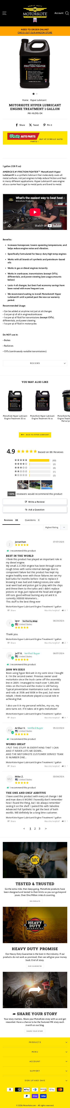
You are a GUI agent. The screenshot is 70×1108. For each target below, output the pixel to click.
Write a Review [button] (36, 501)
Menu (35, 1052)
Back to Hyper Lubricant (37, 434)
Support (35, 1071)
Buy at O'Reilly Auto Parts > (47, 140)
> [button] (46, 828)
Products (35, 1042)
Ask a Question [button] (36, 509)
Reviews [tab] (8, 520)
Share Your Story (35, 1031)
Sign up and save (35, 1080)
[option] (35, 31)
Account (59, 13)
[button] (64, 610)
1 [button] (34, 94)
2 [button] (37, 94)
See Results (35, 901)
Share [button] (13, 610)
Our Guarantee (35, 966)
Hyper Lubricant (38, 100)
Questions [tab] (30, 520)
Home (25, 100)
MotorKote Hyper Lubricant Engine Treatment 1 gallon (33, 606)
